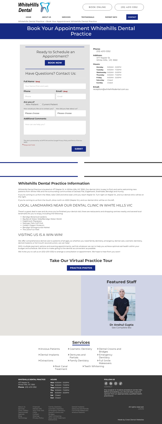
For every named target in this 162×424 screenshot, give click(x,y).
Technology (22, 418)
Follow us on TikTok (120, 383)
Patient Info (37, 409)
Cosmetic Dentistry (81, 349)
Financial (36, 407)
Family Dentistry (79, 360)
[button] (40, 304)
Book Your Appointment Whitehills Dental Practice (71, 21)
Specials (21, 414)
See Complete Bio (121, 327)
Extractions (46, 360)
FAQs (35, 412)
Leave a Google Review (111, 383)
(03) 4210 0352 (129, 7)
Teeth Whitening (94, 366)
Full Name (32, 81)
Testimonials (87, 17)
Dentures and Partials (78, 356)
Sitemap (36, 416)
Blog (20, 416)
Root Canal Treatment (61, 367)
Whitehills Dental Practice (31, 21)
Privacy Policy (63, 140)
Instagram (116, 383)
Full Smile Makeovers (105, 362)
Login (141, 409)
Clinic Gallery (23, 410)
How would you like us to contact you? (39, 109)
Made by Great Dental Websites (131, 420)
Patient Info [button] (111, 17)
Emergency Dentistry (105, 356)
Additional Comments (35, 119)
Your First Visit (38, 410)
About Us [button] (46, 17)
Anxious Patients (50, 349)
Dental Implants (49, 354)
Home (28, 17)
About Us (21, 407)
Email (61, 91)
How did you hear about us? (67, 109)
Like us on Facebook (106, 383)
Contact (132, 17)
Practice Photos (81, 268)
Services (66, 17)
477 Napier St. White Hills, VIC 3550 (26, 384)
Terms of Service (76, 140)
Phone (27, 91)
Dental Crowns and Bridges (110, 350)
